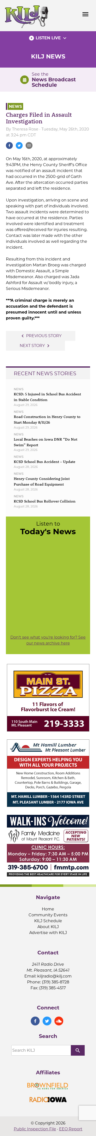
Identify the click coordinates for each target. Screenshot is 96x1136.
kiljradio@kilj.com (54, 976)
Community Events (48, 915)
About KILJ (48, 926)
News (15, 106)
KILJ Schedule (48, 921)
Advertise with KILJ (48, 932)
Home (48, 909)
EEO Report (70, 1129)
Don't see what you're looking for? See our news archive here (48, 640)
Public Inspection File (35, 1129)
